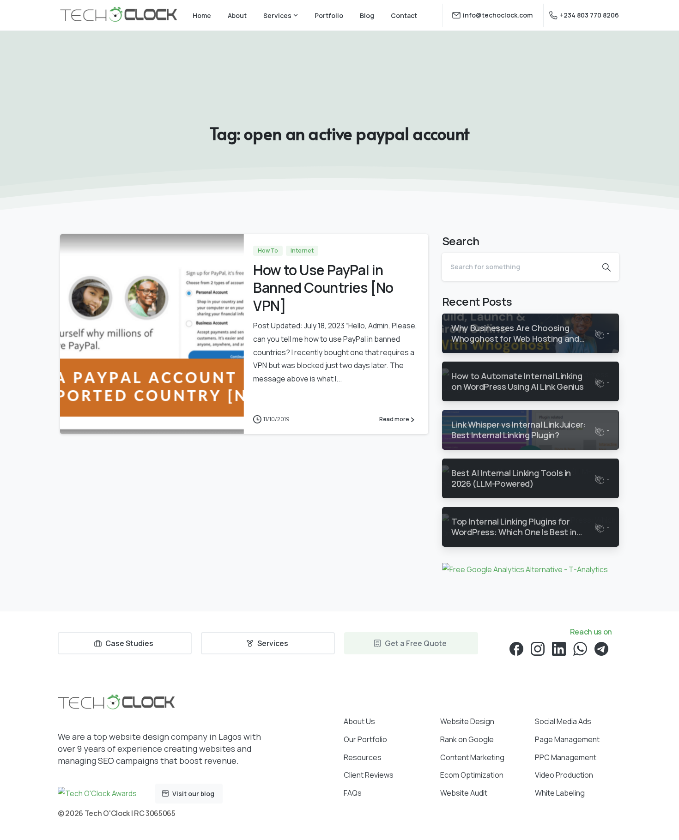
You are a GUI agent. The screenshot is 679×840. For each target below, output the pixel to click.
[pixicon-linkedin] (559, 648)
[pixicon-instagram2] (537, 648)
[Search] (606, 267)
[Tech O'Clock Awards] (97, 793)
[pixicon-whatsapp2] (580, 648)
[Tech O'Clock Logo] (116, 703)
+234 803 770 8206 (589, 15)
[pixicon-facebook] (516, 648)
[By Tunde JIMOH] (78, 415)
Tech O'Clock (107, 813)
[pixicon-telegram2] (601, 648)
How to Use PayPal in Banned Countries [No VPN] (323, 287)
